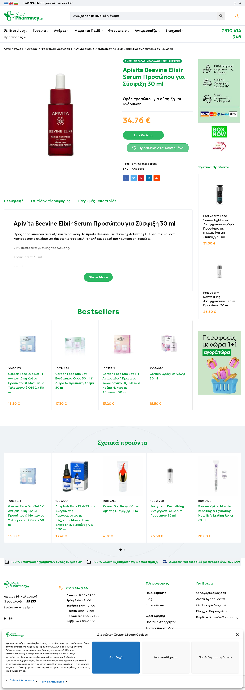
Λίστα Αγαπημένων (210, 599)
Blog (149, 599)
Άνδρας (32, 49)
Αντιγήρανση (83, 49)
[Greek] (6, 3)
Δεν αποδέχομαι (166, 657)
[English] (11, 3)
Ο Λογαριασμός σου (211, 593)
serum (152, 163)
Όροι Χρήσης (155, 616)
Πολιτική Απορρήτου (22, 680)
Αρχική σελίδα (13, 49)
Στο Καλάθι (143, 135)
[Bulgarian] (16, 3)
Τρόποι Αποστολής (160, 628)
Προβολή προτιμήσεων (215, 657)
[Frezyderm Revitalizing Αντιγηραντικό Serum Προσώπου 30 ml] (219, 272)
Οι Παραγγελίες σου (211, 605)
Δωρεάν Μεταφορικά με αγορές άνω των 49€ (204, 562)
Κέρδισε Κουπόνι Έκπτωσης (217, 617)
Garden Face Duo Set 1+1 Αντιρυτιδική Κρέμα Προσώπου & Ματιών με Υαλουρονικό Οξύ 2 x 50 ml (26, 383)
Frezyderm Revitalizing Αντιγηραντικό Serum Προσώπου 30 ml (219, 299)
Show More (98, 277)
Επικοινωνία (155, 605)
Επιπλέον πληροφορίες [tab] (50, 201)
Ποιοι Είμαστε (156, 593)
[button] (237, 635)
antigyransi (139, 163)
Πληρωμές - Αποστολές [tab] (97, 201)
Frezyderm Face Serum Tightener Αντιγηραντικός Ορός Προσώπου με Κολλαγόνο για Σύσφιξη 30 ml (219, 226)
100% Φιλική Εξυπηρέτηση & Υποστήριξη (125, 562)
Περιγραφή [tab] (14, 201)
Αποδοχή (115, 657)
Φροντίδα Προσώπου (55, 49)
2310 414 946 (77, 588)
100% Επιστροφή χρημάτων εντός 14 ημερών (46, 562)
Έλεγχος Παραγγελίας (212, 611)
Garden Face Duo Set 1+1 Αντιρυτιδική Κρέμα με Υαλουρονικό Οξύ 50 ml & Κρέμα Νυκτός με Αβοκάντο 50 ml (121, 383)
